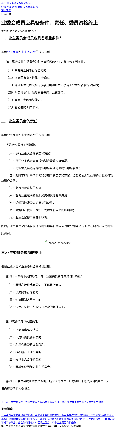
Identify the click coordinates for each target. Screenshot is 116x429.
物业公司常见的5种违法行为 (98, 415)
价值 (3, 7)
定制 (14, 7)
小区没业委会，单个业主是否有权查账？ (57, 422)
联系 (35, 7)
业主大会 (12, 52)
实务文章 (28, 7)
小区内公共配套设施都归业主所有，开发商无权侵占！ (30, 419)
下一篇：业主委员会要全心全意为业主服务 (80, 402)
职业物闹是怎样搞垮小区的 (73, 419)
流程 (20, 7)
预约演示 (6, 10)
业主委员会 (28, 52)
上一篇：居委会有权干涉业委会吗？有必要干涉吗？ (29, 402)
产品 (9, 7)
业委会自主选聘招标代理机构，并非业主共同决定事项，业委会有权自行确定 (42, 415)
